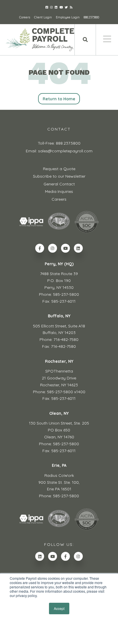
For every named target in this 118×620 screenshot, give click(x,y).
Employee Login (68, 17)
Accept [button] (59, 608)
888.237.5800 (91, 17)
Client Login (43, 17)
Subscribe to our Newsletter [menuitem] (59, 176)
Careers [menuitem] (59, 199)
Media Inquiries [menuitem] (59, 191)
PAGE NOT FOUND (59, 72)
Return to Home (59, 98)
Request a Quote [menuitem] (59, 168)
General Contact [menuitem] (59, 184)
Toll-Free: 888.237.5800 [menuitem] (59, 143)
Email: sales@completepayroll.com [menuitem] (59, 150)
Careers (24, 17)
